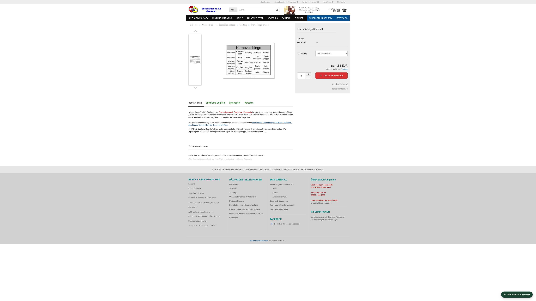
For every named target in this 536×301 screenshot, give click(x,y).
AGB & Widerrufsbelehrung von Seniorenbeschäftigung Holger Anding (204, 214)
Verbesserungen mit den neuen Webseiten (328, 217)
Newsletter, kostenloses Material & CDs (246, 214)
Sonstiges (233, 218)
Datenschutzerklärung (197, 221)
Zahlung (232, 193)
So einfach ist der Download (286, 2)
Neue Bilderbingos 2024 (320, 18)
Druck (275, 193)
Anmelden (248, 159)
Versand (232, 188)
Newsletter (327, 2)
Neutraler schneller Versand (282, 205)
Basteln (286, 18)
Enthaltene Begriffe (215, 102)
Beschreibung (195, 102)
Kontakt (191, 184)
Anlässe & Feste (255, 18)
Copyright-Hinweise (196, 193)
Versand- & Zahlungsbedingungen (202, 198)
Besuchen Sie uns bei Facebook (287, 224)
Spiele (240, 18)
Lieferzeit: (302, 42)
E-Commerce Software (259, 241)
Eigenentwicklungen (279, 201)
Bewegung (273, 18)
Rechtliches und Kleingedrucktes (243, 205)
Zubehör (299, 18)
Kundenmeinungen (309, 2)
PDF (275, 188)
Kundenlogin (265, 2)
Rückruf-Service (194, 188)
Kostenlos (342, 18)
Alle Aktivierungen (198, 18)
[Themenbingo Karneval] (249, 60)
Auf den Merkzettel (340, 84)
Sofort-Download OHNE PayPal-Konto (203, 203)
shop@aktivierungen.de (321, 203)
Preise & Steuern (236, 201)
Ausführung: (302, 53)
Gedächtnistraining (222, 18)
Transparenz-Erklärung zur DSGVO (202, 225)
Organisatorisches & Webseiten (242, 197)
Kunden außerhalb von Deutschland (244, 209)
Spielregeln (234, 102)
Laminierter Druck (280, 197)
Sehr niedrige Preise (279, 209)
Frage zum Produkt (340, 89)
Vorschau (248, 102)
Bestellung (234, 184)
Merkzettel (341, 2)
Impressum (193, 207)
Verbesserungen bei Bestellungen (324, 220)
